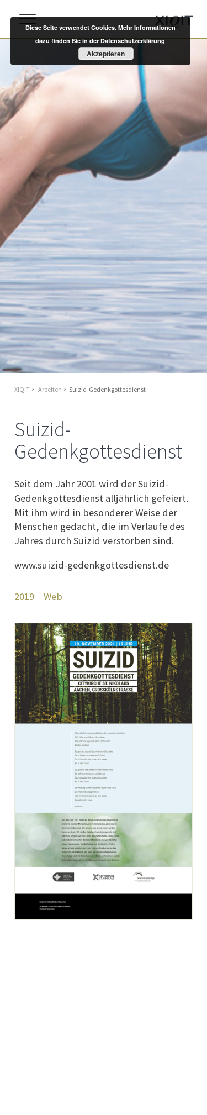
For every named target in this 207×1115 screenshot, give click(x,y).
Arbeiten (50, 389)
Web (53, 596)
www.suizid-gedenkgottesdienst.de (91, 565)
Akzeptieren (106, 54)
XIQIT (22, 389)
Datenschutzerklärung (132, 40)
